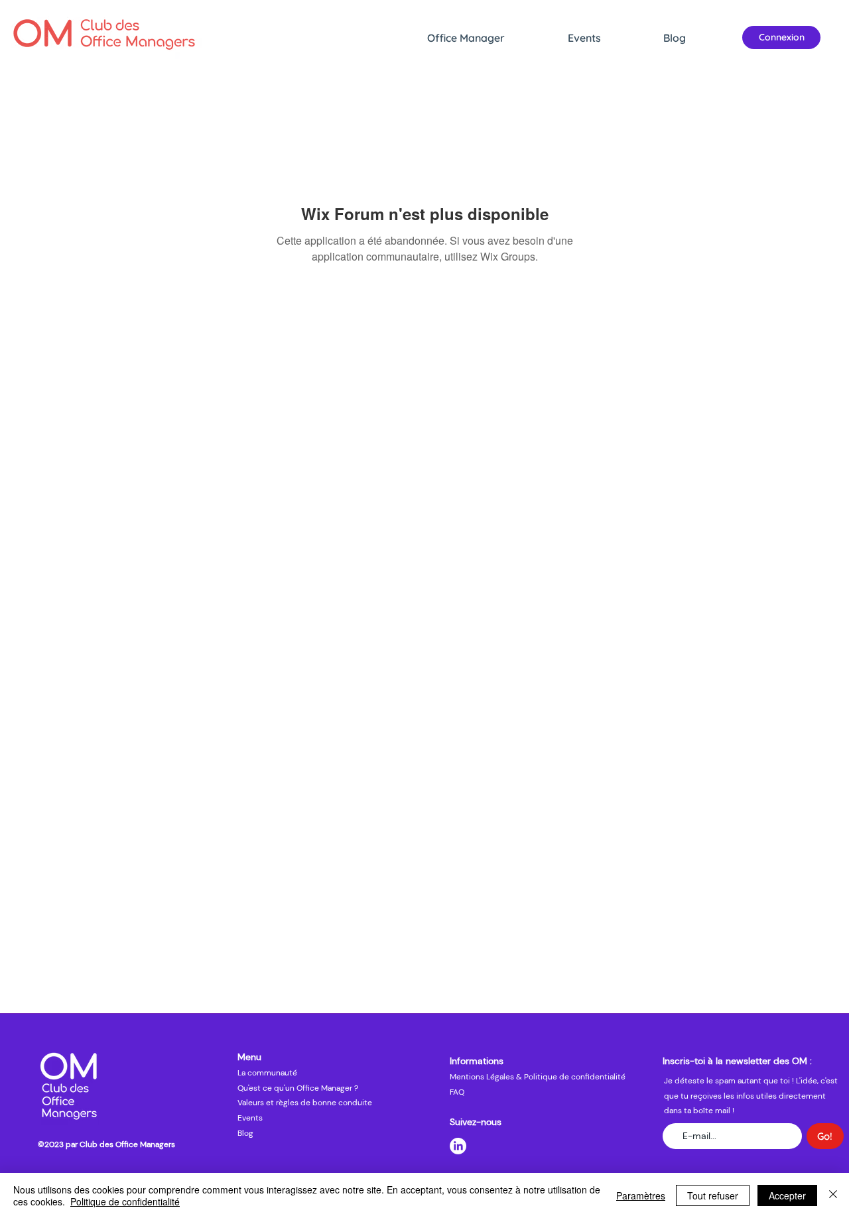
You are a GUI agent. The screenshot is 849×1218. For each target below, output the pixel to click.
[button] (491, 38)
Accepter (787, 1195)
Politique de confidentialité (125, 1201)
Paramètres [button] (640, 1195)
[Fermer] (833, 1195)
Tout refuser (712, 1195)
